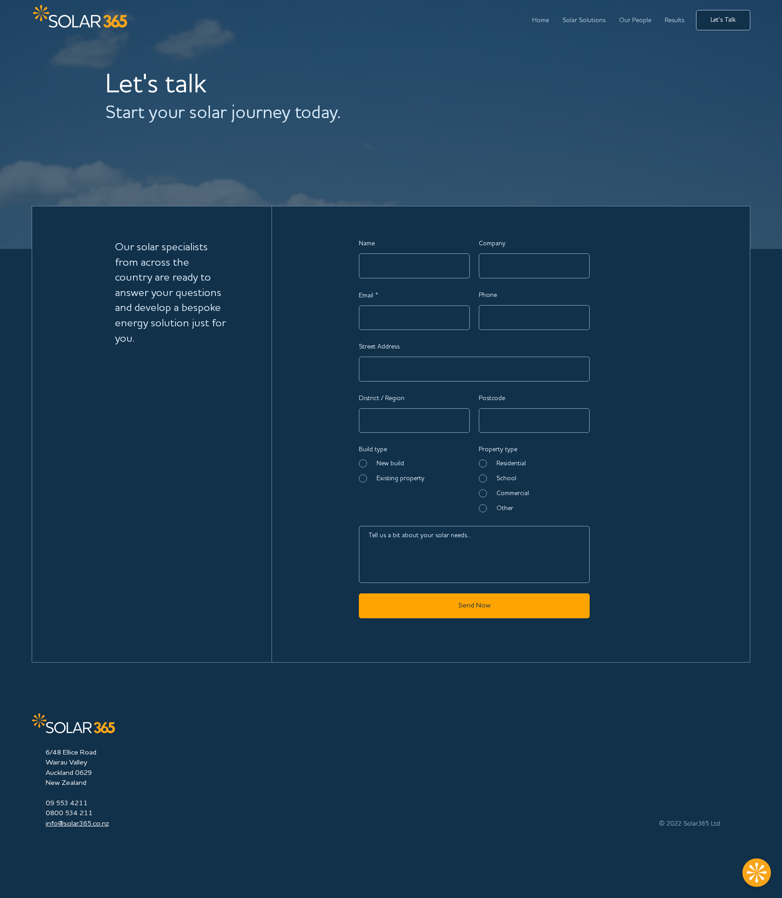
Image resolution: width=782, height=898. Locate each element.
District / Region (382, 398)
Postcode (492, 398)
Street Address (379, 347)
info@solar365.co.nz (77, 823)
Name (367, 243)
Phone (488, 295)
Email (366, 295)
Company (492, 243)
